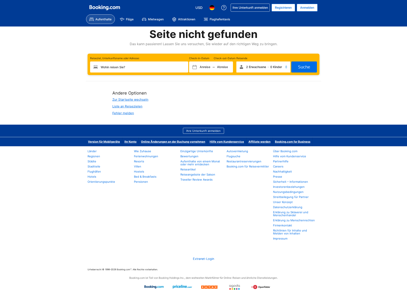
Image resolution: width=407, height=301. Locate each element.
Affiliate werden (259, 141)
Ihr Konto (130, 141)
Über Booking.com (285, 151)
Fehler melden (123, 113)
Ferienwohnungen (146, 156)
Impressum (280, 238)
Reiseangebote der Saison (197, 174)
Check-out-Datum (225, 58)
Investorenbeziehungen (289, 186)
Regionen (94, 156)
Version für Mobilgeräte (104, 141)
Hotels (92, 176)
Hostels (139, 171)
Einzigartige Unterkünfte (196, 151)
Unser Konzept (283, 202)
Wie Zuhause (142, 151)
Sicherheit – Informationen (290, 181)
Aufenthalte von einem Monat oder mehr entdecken (200, 163)
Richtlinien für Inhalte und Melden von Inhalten (290, 232)
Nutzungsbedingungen (288, 192)
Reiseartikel (188, 169)
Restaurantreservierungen (244, 161)
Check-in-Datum (199, 58)
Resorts (139, 161)
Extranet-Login (203, 259)
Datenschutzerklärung (287, 207)
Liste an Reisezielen (127, 106)
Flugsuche (233, 156)
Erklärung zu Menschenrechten (294, 220)
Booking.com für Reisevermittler (248, 166)
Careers (278, 166)
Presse (277, 176)
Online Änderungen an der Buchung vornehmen (173, 141)
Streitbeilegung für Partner (291, 197)
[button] (263, 66)
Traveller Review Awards (196, 179)
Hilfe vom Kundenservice (227, 141)
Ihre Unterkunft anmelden (203, 130)
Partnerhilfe (281, 161)
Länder (92, 151)
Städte (92, 161)
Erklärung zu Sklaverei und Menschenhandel (290, 213)
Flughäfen (94, 171)
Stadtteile (94, 166)
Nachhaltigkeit (282, 171)
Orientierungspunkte (101, 181)
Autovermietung (237, 151)
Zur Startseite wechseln (130, 100)
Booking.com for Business (292, 141)
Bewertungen (189, 156)
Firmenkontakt (282, 225)
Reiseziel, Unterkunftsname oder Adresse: (114, 58)
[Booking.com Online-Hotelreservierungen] (104, 7)
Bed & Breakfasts (145, 176)
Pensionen (141, 181)
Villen (137, 166)
